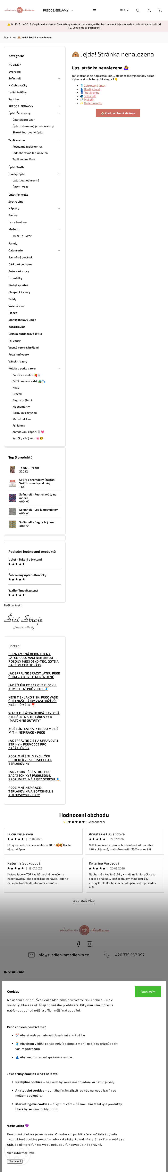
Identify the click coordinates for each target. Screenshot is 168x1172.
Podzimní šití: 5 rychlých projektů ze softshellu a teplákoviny (30, 759)
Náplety (13, 208)
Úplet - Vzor (20, 186)
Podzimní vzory (18, 354)
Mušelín (13, 229)
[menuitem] (58, 10)
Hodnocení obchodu (84, 815)
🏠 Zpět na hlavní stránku (118, 113)
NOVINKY (14, 64)
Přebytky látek (18, 285)
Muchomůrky (21, 406)
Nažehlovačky (17, 85)
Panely (13, 243)
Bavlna (13, 215)
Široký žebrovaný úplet (27, 132)
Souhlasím (148, 991)
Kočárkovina (16, 326)
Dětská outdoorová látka (25, 333)
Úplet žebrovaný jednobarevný (33, 126)
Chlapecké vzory (19, 292)
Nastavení (15, 1161)
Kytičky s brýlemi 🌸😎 (27, 438)
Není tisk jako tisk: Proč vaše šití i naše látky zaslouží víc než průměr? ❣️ (33, 700)
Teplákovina (16, 140)
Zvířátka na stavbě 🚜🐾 (28, 381)
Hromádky (15, 278)
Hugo (15, 387)
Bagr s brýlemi (22, 400)
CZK (123, 10)
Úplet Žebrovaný (19, 113)
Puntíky (13, 99)
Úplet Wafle (16, 167)
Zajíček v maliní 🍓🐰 (26, 375)
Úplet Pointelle (18, 194)
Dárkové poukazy (20, 264)
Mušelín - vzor (22, 235)
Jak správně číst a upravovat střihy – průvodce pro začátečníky (33, 744)
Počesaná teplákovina (27, 146)
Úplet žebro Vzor (23, 119)
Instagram (89, 944)
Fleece (12, 312)
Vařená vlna (16, 306)
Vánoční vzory (17, 361)
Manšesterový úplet (22, 319)
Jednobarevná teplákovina (30, 153)
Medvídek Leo (21, 419)
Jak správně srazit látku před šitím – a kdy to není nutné (34, 675)
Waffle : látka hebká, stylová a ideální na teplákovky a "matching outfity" (34, 716)
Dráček (17, 394)
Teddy (12, 299)
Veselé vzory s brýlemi (23, 347)
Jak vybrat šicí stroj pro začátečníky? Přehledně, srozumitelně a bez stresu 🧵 (34, 775)
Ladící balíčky (17, 92)
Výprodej (14, 71)
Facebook (78, 944)
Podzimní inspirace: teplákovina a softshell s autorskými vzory (30, 791)
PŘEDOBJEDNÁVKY (20, 106)
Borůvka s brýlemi (24, 412)
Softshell (14, 78)
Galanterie (15, 250)
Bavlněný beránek (20, 257)
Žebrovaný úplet (94, 85)
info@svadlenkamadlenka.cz (63, 954)
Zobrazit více (84, 900)
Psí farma (18, 425)
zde (32, 1153)
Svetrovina (15, 201)
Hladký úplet (17, 174)
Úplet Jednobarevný (25, 180)
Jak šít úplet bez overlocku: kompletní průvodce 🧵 (32, 687)
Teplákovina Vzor (23, 159)
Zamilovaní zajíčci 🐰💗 (28, 431)
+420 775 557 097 (128, 954)
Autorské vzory (18, 271)
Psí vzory (14, 340)
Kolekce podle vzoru (22, 368)
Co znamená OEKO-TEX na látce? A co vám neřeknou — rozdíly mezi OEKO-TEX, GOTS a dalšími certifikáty (33, 659)
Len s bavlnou (17, 222)
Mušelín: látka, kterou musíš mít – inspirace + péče (33, 730)
